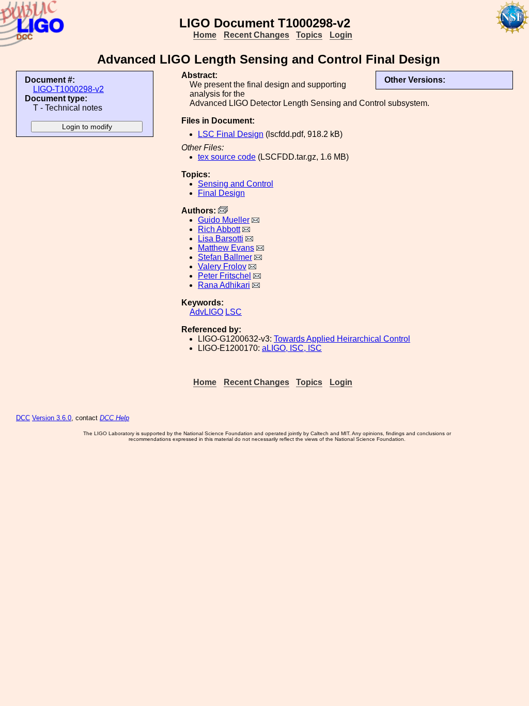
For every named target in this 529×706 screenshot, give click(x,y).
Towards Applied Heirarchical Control (342, 338)
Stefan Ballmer (225, 257)
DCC (23, 418)
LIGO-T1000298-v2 (68, 89)
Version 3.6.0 (51, 418)
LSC (233, 312)
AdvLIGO (206, 312)
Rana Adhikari (224, 285)
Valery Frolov (222, 266)
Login (341, 34)
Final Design (221, 193)
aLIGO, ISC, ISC (292, 348)
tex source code (227, 156)
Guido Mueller (224, 220)
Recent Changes (256, 34)
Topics (309, 34)
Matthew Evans (226, 247)
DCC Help (114, 418)
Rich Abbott (219, 229)
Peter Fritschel (224, 275)
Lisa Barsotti (220, 238)
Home (204, 34)
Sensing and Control (235, 183)
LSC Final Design (230, 134)
